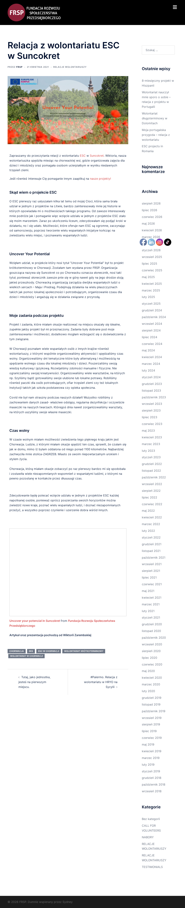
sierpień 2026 (151, 203)
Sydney (68, 902)
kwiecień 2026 (152, 230)
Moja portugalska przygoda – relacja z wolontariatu (156, 134)
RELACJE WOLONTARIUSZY (70, 67)
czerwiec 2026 (152, 217)
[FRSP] (34, 12)
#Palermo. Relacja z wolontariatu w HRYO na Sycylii (100, 682)
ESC (83, 155)
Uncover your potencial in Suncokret (34, 621)
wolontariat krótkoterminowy (83, 651)
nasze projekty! (101, 178)
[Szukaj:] (158, 50)
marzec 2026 (151, 237)
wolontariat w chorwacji (26, 656)
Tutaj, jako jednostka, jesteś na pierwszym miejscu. (34, 682)
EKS (31, 651)
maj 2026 (148, 223)
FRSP (19, 67)
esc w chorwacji (48, 651)
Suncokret (97, 155)
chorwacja (16, 651)
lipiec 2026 (149, 210)
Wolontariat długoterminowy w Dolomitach (154, 118)
